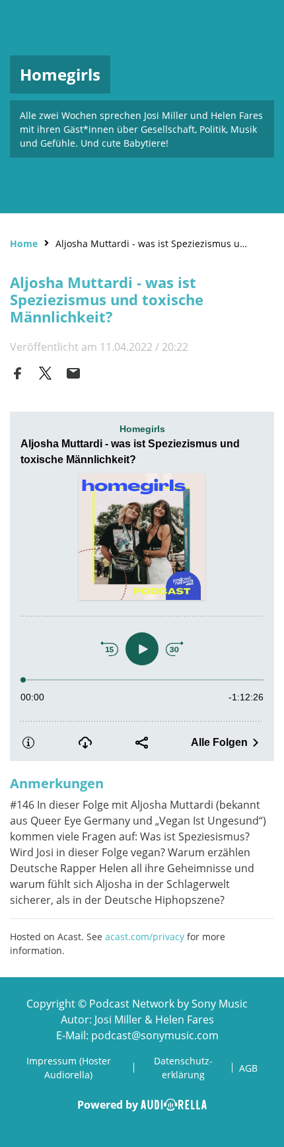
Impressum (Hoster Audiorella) (68, 1067)
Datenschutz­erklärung (183, 1067)
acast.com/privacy (144, 936)
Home (24, 243)
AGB (248, 1068)
